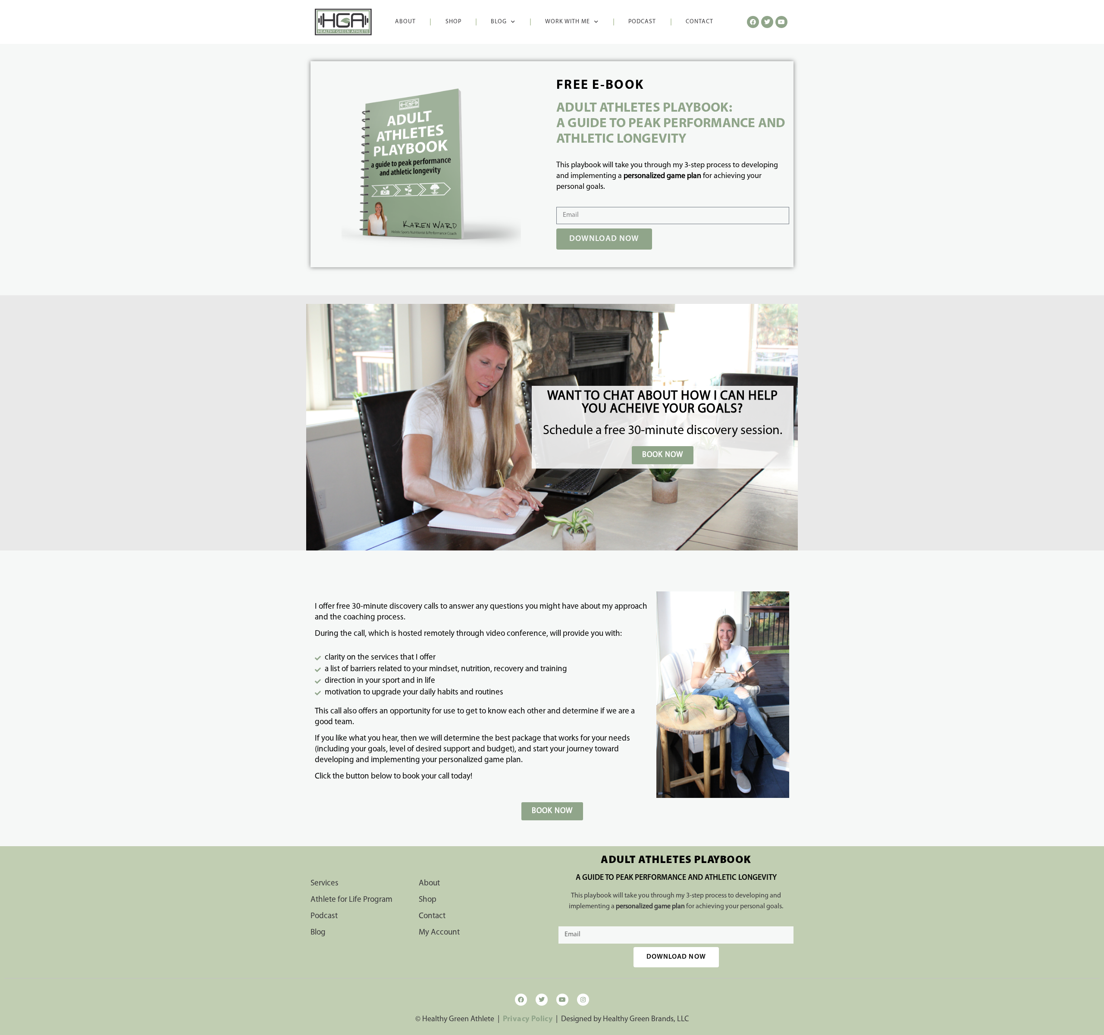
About (405, 22)
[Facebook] (521, 1000)
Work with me (567, 22)
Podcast (642, 22)
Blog (499, 22)
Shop (453, 22)
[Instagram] (583, 1000)
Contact (699, 22)
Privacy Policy (528, 1019)
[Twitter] (542, 1000)
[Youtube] (562, 1000)
